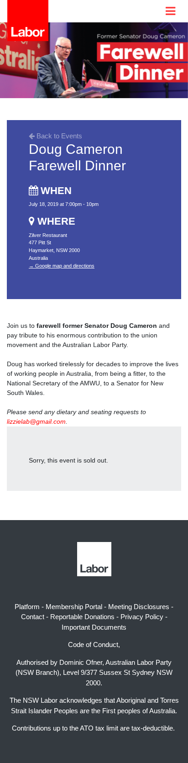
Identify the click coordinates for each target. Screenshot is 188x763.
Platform (27, 606)
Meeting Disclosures (138, 606)
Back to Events (58, 136)
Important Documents (94, 627)
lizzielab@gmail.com (36, 421)
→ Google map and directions (61, 265)
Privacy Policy (141, 617)
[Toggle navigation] (170, 11)
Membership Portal (74, 606)
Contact (32, 617)
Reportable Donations (82, 617)
